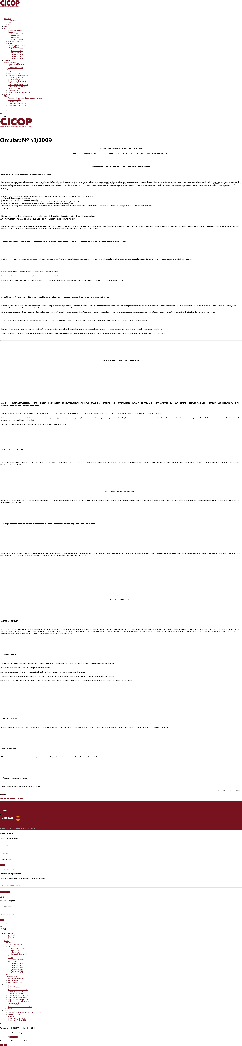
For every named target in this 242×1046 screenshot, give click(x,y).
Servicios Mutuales (10, 62)
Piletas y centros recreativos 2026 (20, 92)
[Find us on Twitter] (1, 815)
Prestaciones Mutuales (16, 64)
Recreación (7, 94)
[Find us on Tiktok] (2, 815)
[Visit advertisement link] (34, 15)
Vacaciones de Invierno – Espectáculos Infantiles (25, 98)
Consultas (11, 71)
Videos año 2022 (17, 56)
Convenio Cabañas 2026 (16, 79)
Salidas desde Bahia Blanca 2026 (19, 87)
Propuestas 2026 (14, 73)
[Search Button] (1, 113)
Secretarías (7, 28)
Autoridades (12, 21)
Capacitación (12, 32)
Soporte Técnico (9, 824)
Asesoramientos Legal (15, 68)
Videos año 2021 (17, 58)
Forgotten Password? (7, 870)
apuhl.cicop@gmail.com (158, 333)
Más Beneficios (13, 66)
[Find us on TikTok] (2, 1023)
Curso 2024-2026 (17, 34)
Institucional (7, 19)
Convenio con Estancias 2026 (18, 81)
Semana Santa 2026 (14, 88)
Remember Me (7, 859)
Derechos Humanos (15, 41)
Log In (2, 897)
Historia (10, 24)
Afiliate (6, 26)
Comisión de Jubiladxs (15, 30)
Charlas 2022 (15, 38)
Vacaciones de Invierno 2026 (18, 75)
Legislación (7, 60)
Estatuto (11, 22)
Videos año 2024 (17, 53)
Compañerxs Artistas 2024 (17, 105)
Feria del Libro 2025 (14, 100)
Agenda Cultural (13, 102)
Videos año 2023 (17, 55)
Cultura (6, 96)
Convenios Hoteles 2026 (16, 77)
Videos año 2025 (17, 51)
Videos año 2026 (17, 49)
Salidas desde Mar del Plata (17, 83)
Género (10, 43)
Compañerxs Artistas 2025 (17, 104)
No (5, 1045)
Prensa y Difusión (14, 47)
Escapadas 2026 (13, 90)
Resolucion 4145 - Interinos (11, 798)
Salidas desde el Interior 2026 (18, 85)
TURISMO (7, 70)
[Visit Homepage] (10, 6)
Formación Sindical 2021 (19, 39)
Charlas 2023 (15, 36)
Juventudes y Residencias (16, 45)
